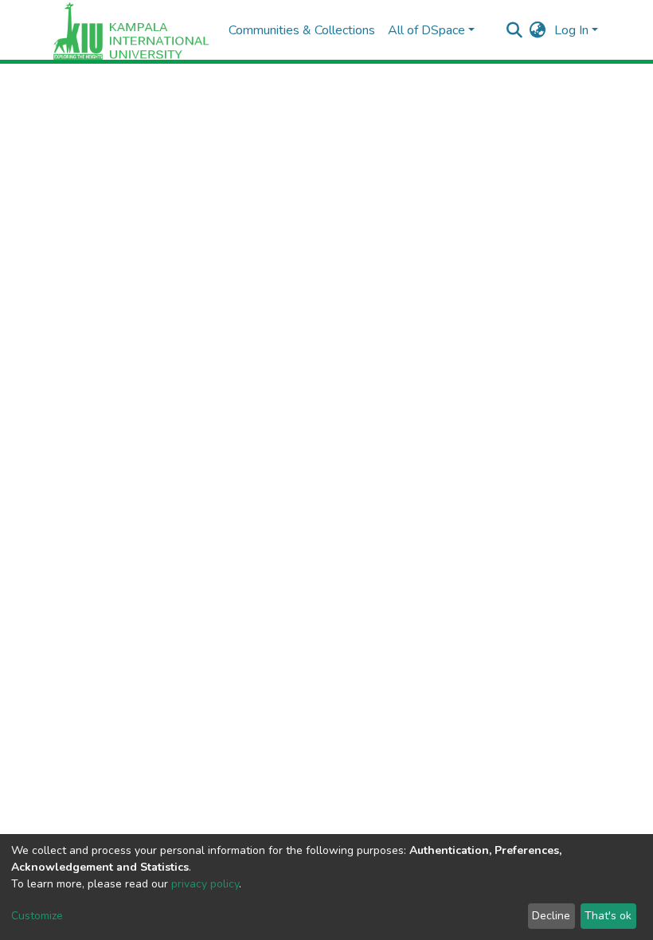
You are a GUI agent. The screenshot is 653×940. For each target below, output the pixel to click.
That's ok (608, 915)
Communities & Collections (302, 30)
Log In (571, 30)
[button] (538, 30)
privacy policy (205, 883)
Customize (37, 915)
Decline (551, 915)
